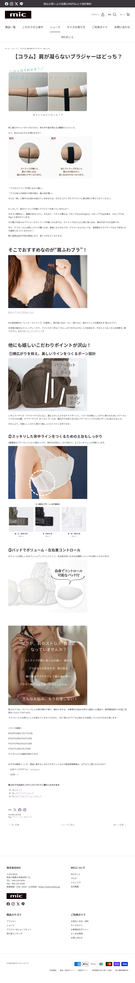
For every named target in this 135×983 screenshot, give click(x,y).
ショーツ (10, 925)
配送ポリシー (83, 970)
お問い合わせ (122, 27)
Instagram (35, 769)
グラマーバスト (17, 817)
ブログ (74, 878)
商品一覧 (10, 27)
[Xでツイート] (14, 809)
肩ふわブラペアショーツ (23, 793)
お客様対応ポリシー (80, 929)
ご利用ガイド (100, 27)
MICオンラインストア (20, 963)
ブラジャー (11, 921)
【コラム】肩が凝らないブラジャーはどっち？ (35, 48)
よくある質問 (77, 933)
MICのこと (67, 37)
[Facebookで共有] (19, 809)
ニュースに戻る (67, 824)
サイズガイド (77, 925)
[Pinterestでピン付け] (24, 809)
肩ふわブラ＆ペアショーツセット (27, 796)
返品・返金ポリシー (67, 970)
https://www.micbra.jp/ (49, 886)
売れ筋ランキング (14, 933)
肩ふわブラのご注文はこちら (21, 312)
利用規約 (53, 970)
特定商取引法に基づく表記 (102, 970)
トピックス (76, 882)
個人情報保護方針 (121, 970)
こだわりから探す (32, 27)
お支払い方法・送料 (80, 921)
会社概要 (75, 886)
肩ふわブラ (17, 789)
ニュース (55, 27)
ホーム (7, 48)
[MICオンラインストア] (18, 15)
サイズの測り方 (76, 27)
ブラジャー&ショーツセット (19, 929)
